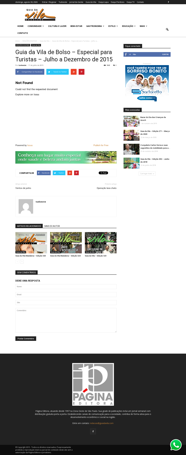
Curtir (165, 54)
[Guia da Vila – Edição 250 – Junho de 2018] (132, 163)
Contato (140, 2)
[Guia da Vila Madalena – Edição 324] (66, 243)
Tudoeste (63, 2)
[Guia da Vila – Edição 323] (101, 243)
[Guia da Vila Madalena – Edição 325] (31, 243)
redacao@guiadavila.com (101, 423)
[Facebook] (168, 2)
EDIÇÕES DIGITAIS (22, 45)
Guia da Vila (91, 2)
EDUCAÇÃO (127, 26)
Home (20, 26)
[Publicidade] (66, 157)
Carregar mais (146, 173)
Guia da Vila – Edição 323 (95, 256)
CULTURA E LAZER (57, 26)
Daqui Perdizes (117, 2)
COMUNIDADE (35, 26)
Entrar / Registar (49, 2)
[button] (167, 29)
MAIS (142, 26)
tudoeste (22, 65)
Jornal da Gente (76, 2)
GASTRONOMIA (94, 26)
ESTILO (112, 26)
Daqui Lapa (104, 2)
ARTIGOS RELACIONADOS (29, 226)
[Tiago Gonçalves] (132, 149)
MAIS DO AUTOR (52, 226)
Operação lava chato (107, 188)
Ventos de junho (23, 188)
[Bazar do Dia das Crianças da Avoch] (132, 121)
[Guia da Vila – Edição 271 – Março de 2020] (132, 135)
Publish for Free (100, 145)
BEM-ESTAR (76, 26)
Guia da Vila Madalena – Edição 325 (30, 256)
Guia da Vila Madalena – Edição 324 (65, 256)
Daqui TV (131, 2)
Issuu (30, 145)
